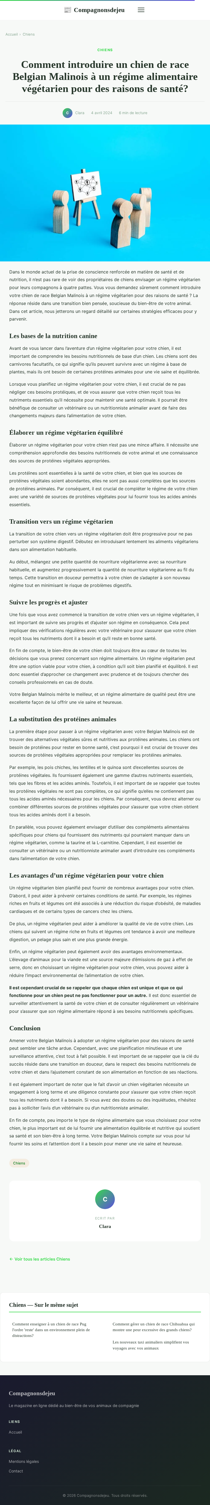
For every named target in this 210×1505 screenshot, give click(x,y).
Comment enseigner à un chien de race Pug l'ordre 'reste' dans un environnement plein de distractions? (51, 1330)
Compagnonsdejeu (94, 9)
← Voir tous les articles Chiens (39, 1259)
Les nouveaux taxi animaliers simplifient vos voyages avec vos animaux (151, 1345)
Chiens (29, 34)
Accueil (11, 34)
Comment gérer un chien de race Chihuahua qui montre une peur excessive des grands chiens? (154, 1327)
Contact (16, 1471)
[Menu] (141, 9)
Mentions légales (24, 1461)
